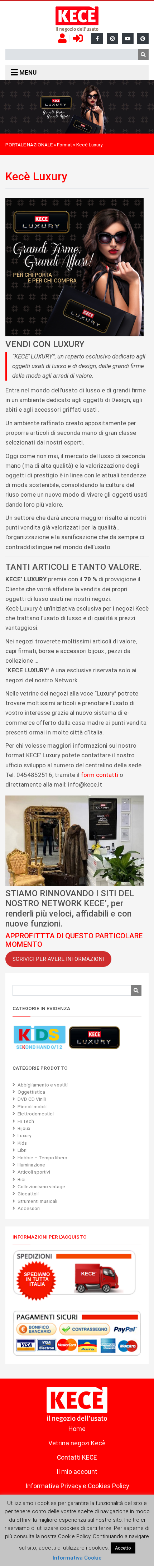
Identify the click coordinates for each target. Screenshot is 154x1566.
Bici (21, 1179)
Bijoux (24, 1128)
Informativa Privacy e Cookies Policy (77, 1486)
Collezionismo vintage (41, 1186)
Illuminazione (31, 1165)
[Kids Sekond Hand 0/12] (39, 1038)
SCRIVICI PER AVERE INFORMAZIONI (58, 959)
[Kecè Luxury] (94, 1038)
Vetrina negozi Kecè (77, 1443)
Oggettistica (31, 1092)
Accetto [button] (123, 1548)
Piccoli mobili (32, 1106)
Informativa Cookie (77, 1558)
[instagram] (113, 38)
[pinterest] (143, 38)
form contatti (99, 774)
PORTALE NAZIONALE (29, 144)
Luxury (24, 1135)
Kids (22, 1143)
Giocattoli (28, 1193)
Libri (22, 1150)
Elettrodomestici (36, 1113)
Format (64, 144)
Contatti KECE (77, 1457)
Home (77, 1428)
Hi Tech (26, 1121)
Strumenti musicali (37, 1201)
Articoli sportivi (34, 1172)
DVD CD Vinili (32, 1099)
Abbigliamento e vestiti (43, 1085)
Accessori (29, 1208)
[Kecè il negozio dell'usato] (77, 19)
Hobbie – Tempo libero (42, 1157)
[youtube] (128, 38)
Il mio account (77, 1471)
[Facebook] (97, 38)
